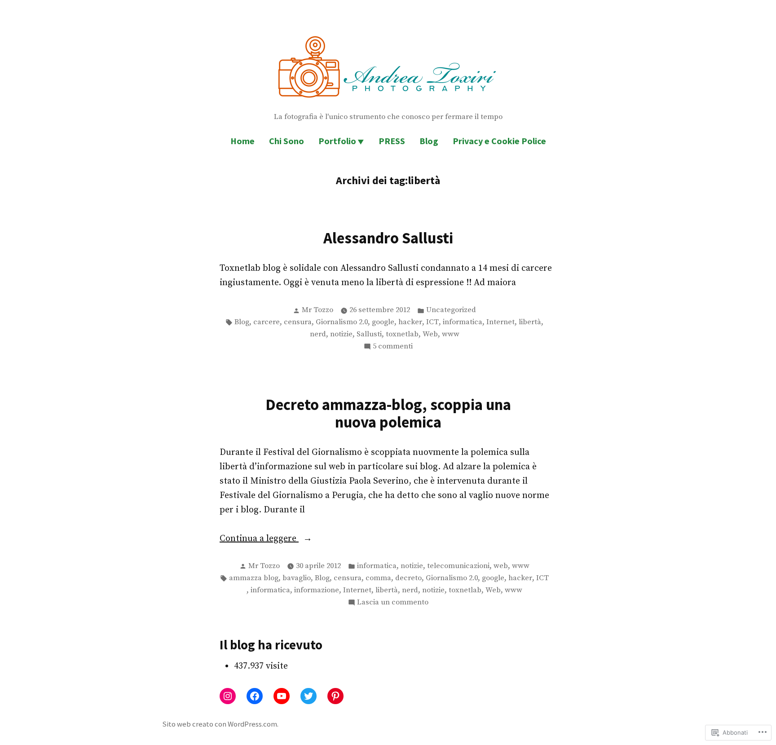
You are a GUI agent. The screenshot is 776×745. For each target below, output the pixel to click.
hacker (410, 322)
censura (298, 322)
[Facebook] (255, 696)
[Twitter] (308, 696)
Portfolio (337, 140)
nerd (318, 334)
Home (242, 140)
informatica (462, 322)
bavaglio (296, 578)
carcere (266, 322)
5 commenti (393, 347)
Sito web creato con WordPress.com (219, 724)
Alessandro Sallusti (388, 237)
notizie (341, 334)
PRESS (392, 140)
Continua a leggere (259, 539)
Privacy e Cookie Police (499, 140)
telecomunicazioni (458, 566)
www (450, 334)
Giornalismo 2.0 (342, 322)
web (501, 566)
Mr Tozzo (317, 310)
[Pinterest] (335, 696)
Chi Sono (286, 140)
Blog (428, 140)
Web (430, 334)
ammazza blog (253, 578)
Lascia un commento (392, 603)
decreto (408, 578)
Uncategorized (451, 310)
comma (378, 578)
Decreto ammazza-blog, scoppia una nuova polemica (388, 413)
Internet (500, 322)
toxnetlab (402, 334)
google (383, 322)
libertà (530, 322)
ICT (432, 322)
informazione (316, 590)
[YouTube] (281, 696)
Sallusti (369, 334)
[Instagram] (228, 696)
